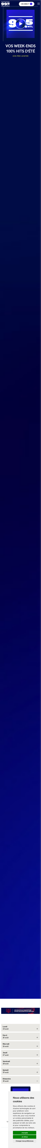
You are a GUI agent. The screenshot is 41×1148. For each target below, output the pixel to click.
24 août (6, 1027)
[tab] (20, 1028)
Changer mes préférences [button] (24, 1141)
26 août (6, 1045)
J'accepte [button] (24, 1133)
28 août (6, 1062)
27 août (6, 1053)
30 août (7, 1080)
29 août (6, 1071)
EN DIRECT (25, 4)
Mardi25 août (6, 1036)
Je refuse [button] (24, 1137)
